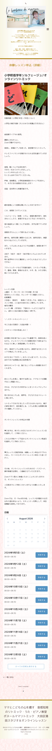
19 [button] (26, 538)
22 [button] (44, 538)
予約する (41, 555)
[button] (7, 518)
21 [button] (38, 538)
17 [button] (14, 538)
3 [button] (14, 530)
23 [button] (8, 541)
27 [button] (32, 541)
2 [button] (8, 530)
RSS (26, 734)
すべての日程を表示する (26, 666)
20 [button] (32, 538)
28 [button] (38, 541)
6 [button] (32, 530)
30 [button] (8, 545)
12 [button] (26, 534)
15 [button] (44, 534)
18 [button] (20, 538)
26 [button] (26, 541)
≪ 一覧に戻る (8, 677)
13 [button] (32, 534)
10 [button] (14, 534)
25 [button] (20, 541)
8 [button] (44, 530)
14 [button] (38, 534)
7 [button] (37, 530)
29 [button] (44, 541)
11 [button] (20, 534)
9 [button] (8, 534)
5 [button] (25, 530)
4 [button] (20, 530)
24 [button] (14, 541)
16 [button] (8, 538)
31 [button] (14, 545)
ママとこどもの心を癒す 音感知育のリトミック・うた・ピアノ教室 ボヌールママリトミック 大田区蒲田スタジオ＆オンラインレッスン (27, 713)
